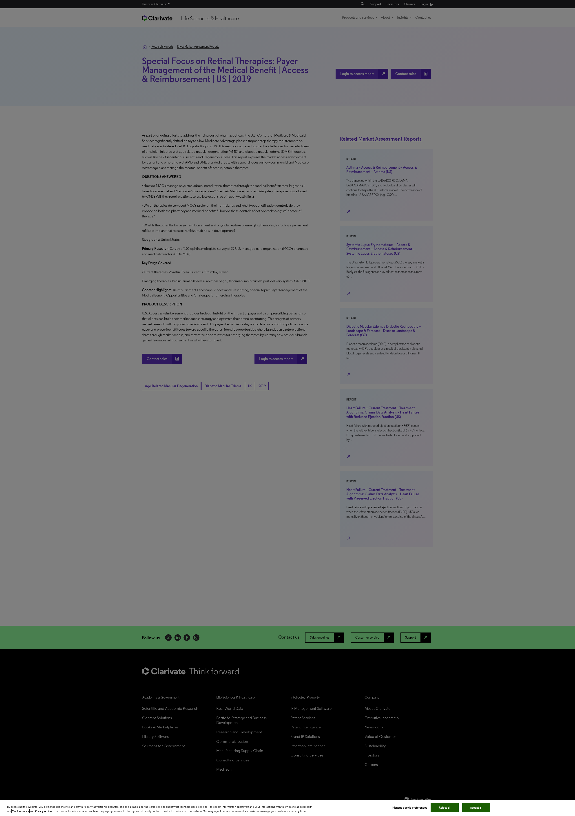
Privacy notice (43, 811)
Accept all (476, 807)
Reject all (444, 807)
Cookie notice (20, 811)
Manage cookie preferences (409, 807)
